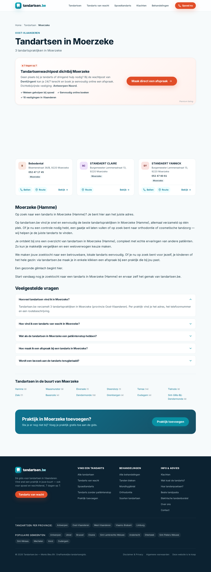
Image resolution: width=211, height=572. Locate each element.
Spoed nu (187, 5)
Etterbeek (149, 535)
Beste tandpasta (170, 492)
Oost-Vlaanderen (81, 525)
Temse (143, 389)
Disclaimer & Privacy (133, 554)
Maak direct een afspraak (150, 81)
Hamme (21, 389)
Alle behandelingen (129, 474)
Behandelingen (160, 5)
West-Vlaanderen (102, 525)
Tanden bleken (127, 480)
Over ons (166, 504)
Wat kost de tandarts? (173, 480)
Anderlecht (134, 535)
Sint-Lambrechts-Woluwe (112, 535)
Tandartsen (75, 5)
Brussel (80, 535)
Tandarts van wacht (98, 5)
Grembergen (115, 395)
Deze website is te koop (184, 554)
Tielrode (174, 389)
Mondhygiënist (127, 486)
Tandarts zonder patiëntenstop (94, 492)
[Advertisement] (105, 129)
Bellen (27, 189)
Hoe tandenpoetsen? (172, 486)
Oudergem (63, 541)
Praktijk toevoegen (170, 421)
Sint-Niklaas (23, 541)
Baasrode (52, 395)
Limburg (140, 525)
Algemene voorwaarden (157, 554)
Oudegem (144, 395)
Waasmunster (54, 389)
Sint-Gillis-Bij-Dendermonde (177, 397)
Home (18, 25)
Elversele (82, 389)
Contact (165, 510)
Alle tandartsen (86, 474)
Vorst (50, 541)
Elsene (92, 535)
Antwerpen (62, 525)
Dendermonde (86, 395)
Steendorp (114, 389)
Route (42, 189)
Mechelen (38, 541)
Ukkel (68, 535)
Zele (19, 395)
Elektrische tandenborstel (174, 498)
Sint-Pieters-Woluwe (169, 535)
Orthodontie (125, 492)
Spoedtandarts (122, 5)
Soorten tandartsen (129, 498)
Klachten (141, 5)
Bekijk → (63, 189)
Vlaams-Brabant (124, 525)
